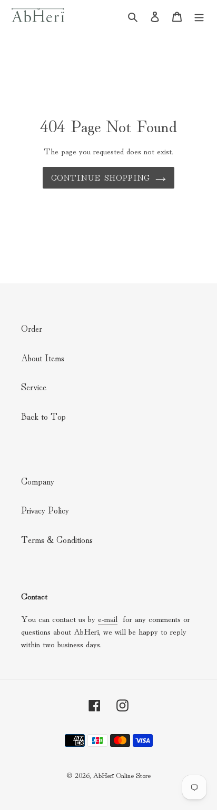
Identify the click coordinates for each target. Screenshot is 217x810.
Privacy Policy (45, 509)
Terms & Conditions (57, 539)
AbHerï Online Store (122, 774)
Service (33, 386)
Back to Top (43, 415)
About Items (42, 357)
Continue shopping (100, 177)
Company (37, 480)
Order (31, 327)
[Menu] (199, 15)
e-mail (107, 618)
